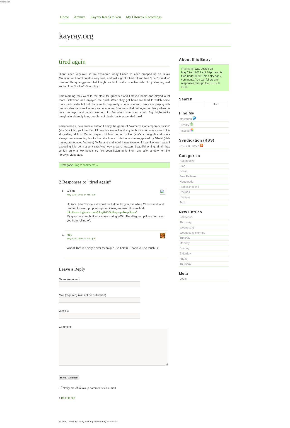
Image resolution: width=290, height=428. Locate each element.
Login (183, 278)
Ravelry (185, 124)
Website (64, 311)
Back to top (68, 397)
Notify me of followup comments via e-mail (89, 388)
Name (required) (69, 279)
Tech (183, 202)
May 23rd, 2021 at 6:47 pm (81, 238)
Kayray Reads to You (105, 17)
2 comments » (89, 165)
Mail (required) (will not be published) (82, 295)
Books (183, 171)
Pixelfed (185, 130)
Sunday (184, 248)
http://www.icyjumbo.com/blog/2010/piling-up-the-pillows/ (102, 212)
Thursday (185, 222)
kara (69, 234)
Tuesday (185, 238)
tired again (187, 68)
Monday (185, 243)
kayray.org (76, 35)
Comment (65, 326)
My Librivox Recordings (144, 17)
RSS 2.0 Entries (190, 146)
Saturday (185, 253)
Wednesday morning (192, 232)
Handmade (186, 181)
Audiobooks (187, 160)
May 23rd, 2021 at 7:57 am (81, 194)
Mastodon (5, 1)
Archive (79, 17)
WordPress (112, 421)
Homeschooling (189, 186)
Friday (183, 258)
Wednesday (187, 227)
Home (64, 17)
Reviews (185, 197)
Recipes (185, 192)
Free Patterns (188, 176)
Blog (198, 76)
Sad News (186, 217)
